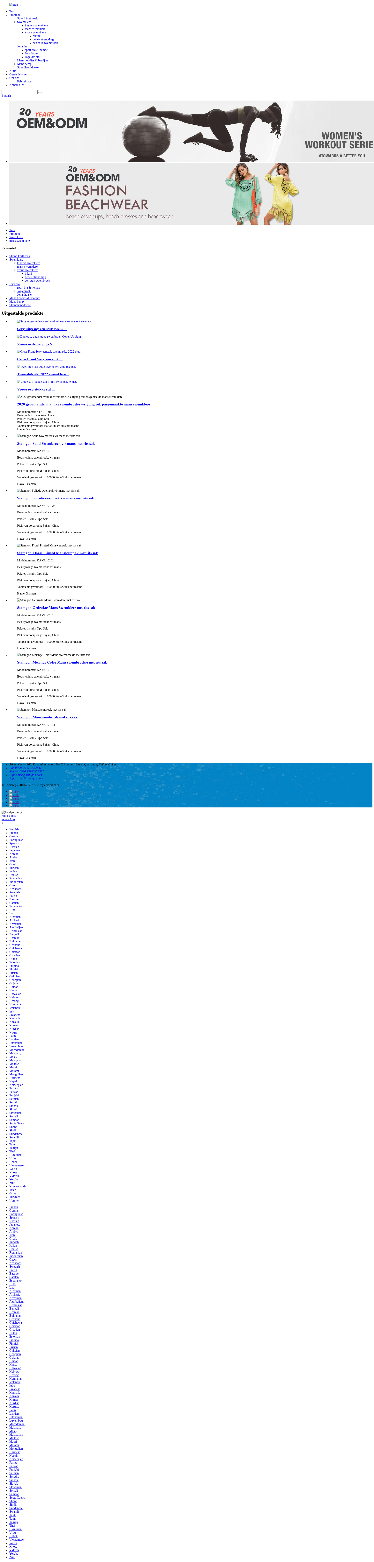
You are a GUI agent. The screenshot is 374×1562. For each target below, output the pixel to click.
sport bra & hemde (36, 50)
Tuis (12, 11)
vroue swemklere (35, 32)
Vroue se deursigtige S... (36, 344)
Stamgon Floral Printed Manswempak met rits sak (57, 553)
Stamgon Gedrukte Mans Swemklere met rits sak (56, 608)
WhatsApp (8, 819)
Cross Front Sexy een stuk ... (40, 359)
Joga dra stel (32, 57)
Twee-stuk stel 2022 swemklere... (43, 374)
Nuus (12, 71)
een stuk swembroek (45, 43)
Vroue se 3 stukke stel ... (36, 389)
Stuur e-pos (9, 815)
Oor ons (14, 78)
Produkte (14, 15)
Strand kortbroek (27, 18)
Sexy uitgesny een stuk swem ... (42, 329)
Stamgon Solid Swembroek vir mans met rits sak (56, 443)
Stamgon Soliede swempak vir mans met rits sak (55, 498)
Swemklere (24, 22)
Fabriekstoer (24, 81)
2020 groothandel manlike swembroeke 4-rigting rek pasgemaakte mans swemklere (83, 404)
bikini (36, 36)
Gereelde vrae (17, 74)
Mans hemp (24, 64)
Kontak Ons (16, 85)
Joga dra (22, 46)
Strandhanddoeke (28, 67)
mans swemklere (35, 29)
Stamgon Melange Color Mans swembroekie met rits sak (62, 662)
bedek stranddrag (43, 39)
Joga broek (31, 53)
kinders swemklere (36, 25)
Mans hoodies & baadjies (32, 60)
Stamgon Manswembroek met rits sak (47, 717)
